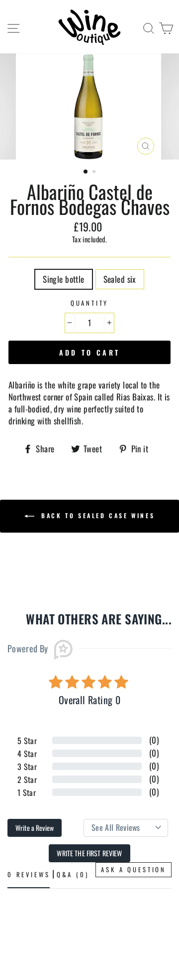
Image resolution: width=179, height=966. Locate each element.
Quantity (90, 303)
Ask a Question (133, 869)
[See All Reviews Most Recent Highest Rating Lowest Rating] (126, 828)
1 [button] (86, 172)
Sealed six (119, 279)
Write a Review (34, 827)
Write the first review (89, 853)
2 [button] (94, 172)
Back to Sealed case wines (96, 515)
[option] (89, 106)
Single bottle (64, 279)
